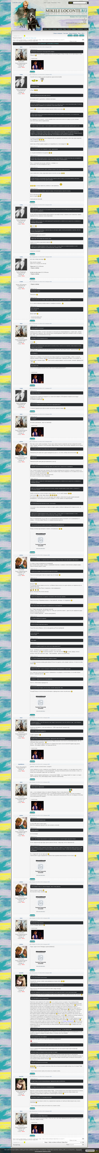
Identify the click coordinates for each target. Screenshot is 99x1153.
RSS (59, 2)
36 (48, 918)
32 (48, 764)
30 (48, 555)
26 (50, 323)
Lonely (21, 74)
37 (48, 944)
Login (49, 2)
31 (48, 717)
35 (48, 881)
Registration (54, 2)
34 (48, 815)
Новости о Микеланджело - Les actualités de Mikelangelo (27, 39)
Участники (65, 33)
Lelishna (21, 441)
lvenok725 (21, 972)
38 (50, 972)
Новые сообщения (58, 33)
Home (45, 2)
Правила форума (73, 33)
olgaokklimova (21, 764)
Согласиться (90, 1150)
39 (50, 1076)
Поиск (79, 33)
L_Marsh (21, 281)
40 (50, 1111)
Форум (14, 39)
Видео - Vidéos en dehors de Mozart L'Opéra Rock (48, 39)
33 (48, 782)
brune (21, 323)
